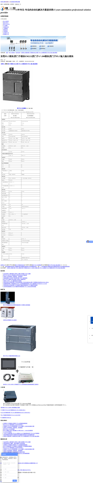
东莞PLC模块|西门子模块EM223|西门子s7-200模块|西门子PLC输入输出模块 (39, 52)
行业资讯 (5, 31)
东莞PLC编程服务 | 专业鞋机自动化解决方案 (14, 452)
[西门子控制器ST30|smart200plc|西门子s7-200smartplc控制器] (10, 402)
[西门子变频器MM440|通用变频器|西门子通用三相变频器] (8, 303)
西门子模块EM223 (19, 265)
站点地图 (30, 463)
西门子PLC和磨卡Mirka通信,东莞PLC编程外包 (14, 279)
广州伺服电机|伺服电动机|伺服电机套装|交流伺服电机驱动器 (55, 266)
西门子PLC (6, 22)
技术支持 (18, 52)
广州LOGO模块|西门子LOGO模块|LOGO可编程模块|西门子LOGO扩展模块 (21, 433)
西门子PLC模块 (17, 268)
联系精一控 (6, 34)
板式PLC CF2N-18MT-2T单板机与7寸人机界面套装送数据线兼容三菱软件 (20, 384)
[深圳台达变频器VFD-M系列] (8, 318)
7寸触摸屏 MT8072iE (6, 417)
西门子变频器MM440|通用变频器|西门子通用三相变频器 (16, 305)
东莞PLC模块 (10, 268)
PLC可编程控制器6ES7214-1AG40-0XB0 (10, 415)
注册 (4, 1)
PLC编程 (5, 25)
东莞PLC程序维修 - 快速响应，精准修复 (13, 276)
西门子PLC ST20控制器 (9, 429)
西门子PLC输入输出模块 (54, 265)
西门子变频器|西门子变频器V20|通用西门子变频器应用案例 (17, 446)
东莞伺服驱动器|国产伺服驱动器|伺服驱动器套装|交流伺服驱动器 (20, 266)
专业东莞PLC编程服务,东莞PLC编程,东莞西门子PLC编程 (17, 273)
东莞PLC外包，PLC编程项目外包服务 (12, 280)
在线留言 (13, 1)
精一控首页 (6, 21)
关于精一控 (6, 32)
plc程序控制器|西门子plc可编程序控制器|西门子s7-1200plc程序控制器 (19, 286)
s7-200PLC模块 (34, 268)
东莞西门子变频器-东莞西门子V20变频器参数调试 (15, 423)
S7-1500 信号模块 (7, 432)
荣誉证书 (5, 29)
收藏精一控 (8, 1)
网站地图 (18, 1)
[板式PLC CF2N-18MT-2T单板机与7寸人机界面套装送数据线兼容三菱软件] (17, 383)
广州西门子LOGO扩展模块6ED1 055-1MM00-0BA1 (13, 410)
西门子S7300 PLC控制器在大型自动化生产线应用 (15, 275)
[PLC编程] (33, 51)
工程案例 (5, 28)
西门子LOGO (6, 24)
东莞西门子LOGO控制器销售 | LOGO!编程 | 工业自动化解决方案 (18, 426)
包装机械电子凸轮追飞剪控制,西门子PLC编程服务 (15, 278)
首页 (7, 52)
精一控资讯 (12, 52)
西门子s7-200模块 (21, 108)
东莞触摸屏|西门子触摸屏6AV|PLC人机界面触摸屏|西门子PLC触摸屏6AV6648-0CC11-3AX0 (25, 283)
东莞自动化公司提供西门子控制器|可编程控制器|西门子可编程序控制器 (20, 285)
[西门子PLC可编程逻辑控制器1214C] (21, 354)
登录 (2, 1)
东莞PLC (3, 63)
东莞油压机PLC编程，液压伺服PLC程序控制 (14, 443)
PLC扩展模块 (50, 268)
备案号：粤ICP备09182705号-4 (23, 470)
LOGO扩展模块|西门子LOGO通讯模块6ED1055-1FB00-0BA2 (15, 412)
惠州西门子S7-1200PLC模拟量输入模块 (10, 407)
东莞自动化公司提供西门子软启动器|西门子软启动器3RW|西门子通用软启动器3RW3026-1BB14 (26, 282)
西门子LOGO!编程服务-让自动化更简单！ (13, 424)
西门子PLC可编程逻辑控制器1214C (11, 355)
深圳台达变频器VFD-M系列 (10, 320)
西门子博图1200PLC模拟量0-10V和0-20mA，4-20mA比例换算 (18, 430)
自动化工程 (6, 27)
